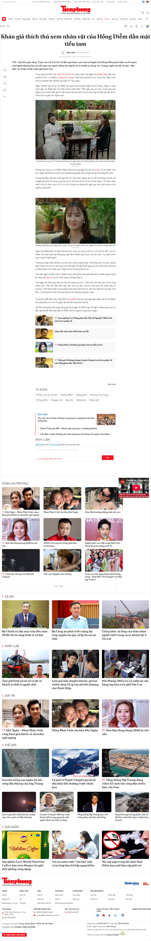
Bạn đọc (129, 899)
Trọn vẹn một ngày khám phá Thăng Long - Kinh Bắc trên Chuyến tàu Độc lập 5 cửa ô (103, 577)
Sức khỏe (43, 19)
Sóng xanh (26, 19)
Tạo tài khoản (55, 444)
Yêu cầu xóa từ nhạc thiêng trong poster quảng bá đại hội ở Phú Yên (66, 419)
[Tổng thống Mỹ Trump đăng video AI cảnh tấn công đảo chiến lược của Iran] (125, 763)
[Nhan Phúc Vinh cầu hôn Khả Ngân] (62, 498)
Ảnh (39, 891)
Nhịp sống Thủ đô (44, 903)
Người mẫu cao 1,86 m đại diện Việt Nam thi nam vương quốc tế (102, 544)
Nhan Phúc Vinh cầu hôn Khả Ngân (61, 512)
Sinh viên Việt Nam (82, 2)
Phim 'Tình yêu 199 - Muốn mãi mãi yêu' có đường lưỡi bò (68, 428)
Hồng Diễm (102, 74)
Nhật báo (24, 891)
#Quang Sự (81, 394)
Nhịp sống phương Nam (64, 903)
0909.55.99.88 (42, 912)
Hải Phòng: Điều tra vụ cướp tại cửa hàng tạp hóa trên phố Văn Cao (125, 682)
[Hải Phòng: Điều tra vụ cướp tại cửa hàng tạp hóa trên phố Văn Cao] (125, 664)
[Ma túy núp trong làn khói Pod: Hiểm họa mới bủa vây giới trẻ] (125, 845)
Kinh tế (17, 19)
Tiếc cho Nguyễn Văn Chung (57, 574)
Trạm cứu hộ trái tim (66, 74)
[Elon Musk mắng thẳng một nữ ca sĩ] (104, 498)
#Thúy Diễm (42, 400)
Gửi (107, 458)
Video (140, 19)
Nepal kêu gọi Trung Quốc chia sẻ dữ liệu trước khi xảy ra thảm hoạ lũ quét (132, 817)
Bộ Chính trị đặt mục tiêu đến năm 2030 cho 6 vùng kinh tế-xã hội (24, 633)
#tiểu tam (81, 400)
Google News (147, 26)
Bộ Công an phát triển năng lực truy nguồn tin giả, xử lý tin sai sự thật (74, 634)
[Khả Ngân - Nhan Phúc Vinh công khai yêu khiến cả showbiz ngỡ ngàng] (21, 498)
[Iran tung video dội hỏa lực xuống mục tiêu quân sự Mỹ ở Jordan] (19, 802)
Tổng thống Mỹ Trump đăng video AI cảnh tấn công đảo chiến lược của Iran (123, 783)
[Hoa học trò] (146, 884)
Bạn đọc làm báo (16, 935)
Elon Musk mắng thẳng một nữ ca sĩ (102, 512)
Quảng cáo (122, 2)
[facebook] (143, 2)
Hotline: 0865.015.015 (41, 2)
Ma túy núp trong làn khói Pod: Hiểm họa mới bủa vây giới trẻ (122, 863)
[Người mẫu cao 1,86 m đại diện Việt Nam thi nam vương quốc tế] (104, 529)
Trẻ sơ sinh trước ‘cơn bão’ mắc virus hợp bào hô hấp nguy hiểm (73, 863)
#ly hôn (69, 400)
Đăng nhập (40, 444)
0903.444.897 (73, 912)
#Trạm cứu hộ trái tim (46, 394)
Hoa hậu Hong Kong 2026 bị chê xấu (20, 544)
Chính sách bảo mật (141, 909)
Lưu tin (4, 83)
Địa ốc (35, 19)
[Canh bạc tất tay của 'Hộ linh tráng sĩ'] (21, 560)
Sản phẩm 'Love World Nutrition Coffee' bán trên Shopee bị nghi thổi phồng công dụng (23, 865)
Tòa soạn (111, 2)
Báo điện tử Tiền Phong (75, 10)
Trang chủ (4, 19)
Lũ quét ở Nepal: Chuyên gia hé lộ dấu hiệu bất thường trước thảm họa (74, 783)
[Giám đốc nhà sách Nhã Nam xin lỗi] (44, 333)
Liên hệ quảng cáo (42, 909)
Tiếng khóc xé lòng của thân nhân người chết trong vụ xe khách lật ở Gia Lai (124, 634)
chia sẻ (125, 26)
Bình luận (4, 90)
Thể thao (77, 19)
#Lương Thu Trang (99, 394)
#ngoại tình (57, 400)
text (131, 26)
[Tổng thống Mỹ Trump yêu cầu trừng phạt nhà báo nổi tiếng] (94, 802)
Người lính (86, 19)
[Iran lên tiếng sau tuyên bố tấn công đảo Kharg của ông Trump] (25, 763)
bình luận (142, 26)
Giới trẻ (60, 19)
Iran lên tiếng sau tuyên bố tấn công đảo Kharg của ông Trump (22, 781)
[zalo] (117, 915)
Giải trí (107, 19)
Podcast (59, 891)
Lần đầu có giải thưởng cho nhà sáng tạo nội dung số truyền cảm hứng (74, 434)
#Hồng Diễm (67, 394)
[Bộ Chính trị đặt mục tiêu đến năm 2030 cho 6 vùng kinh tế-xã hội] (25, 614)
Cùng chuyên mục (15, 483)
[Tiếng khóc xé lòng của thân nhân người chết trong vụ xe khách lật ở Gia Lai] (125, 614)
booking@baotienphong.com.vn (48, 915)
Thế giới (52, 19)
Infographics (96, 891)
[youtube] (147, 2)
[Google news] (124, 915)
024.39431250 (10, 917)
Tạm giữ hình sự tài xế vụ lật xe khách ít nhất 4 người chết (22, 682)
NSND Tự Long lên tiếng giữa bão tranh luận (60, 544)
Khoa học (124, 19)
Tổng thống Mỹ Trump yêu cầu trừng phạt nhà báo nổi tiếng (92, 816)
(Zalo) (50, 912)
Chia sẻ (4, 76)
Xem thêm (147, 19)
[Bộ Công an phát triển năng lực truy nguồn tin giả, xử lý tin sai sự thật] (75, 614)
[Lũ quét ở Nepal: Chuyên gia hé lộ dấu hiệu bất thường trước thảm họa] (75, 763)
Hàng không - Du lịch (10, 903)
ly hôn (97, 170)
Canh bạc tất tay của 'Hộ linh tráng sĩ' (18, 575)
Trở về (4, 96)
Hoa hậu (133, 19)
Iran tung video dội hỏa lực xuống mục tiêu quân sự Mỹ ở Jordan (18, 816)
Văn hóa (99, 19)
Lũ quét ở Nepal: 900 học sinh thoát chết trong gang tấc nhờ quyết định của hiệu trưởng (55, 817)
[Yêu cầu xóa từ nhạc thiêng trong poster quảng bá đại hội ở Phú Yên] (106, 419)
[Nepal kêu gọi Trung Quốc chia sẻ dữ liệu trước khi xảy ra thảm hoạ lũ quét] (132, 802)
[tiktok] (110, 915)
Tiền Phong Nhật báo (62, 2)
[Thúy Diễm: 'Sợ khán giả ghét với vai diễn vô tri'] (44, 347)
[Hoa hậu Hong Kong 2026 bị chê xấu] (21, 529)
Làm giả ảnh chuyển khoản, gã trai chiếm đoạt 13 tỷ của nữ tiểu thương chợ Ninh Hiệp (75, 684)
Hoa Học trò (98, 2)
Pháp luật (68, 19)
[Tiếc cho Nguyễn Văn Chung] (62, 560)
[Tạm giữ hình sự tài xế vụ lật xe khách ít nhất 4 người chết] (25, 664)
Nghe (4, 70)
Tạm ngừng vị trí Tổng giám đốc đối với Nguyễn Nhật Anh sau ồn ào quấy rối (83, 319)
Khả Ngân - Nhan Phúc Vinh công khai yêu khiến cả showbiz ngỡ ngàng (20, 513)
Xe (93, 19)
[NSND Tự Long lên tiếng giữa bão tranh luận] (62, 529)
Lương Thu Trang (65, 77)
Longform (78, 891)
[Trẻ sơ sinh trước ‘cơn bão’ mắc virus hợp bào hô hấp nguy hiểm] (75, 845)
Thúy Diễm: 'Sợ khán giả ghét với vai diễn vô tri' (80, 344)
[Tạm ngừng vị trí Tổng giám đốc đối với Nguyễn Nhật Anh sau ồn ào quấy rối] (44, 320)
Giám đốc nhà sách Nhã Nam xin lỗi (72, 331)
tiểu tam (49, 277)
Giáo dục (115, 19)
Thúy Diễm (71, 299)
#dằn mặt (94, 400)
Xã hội (10, 19)
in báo (136, 26)
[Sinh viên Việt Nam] (132, 884)
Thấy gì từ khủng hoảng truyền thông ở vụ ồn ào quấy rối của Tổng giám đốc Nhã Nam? (83, 361)
